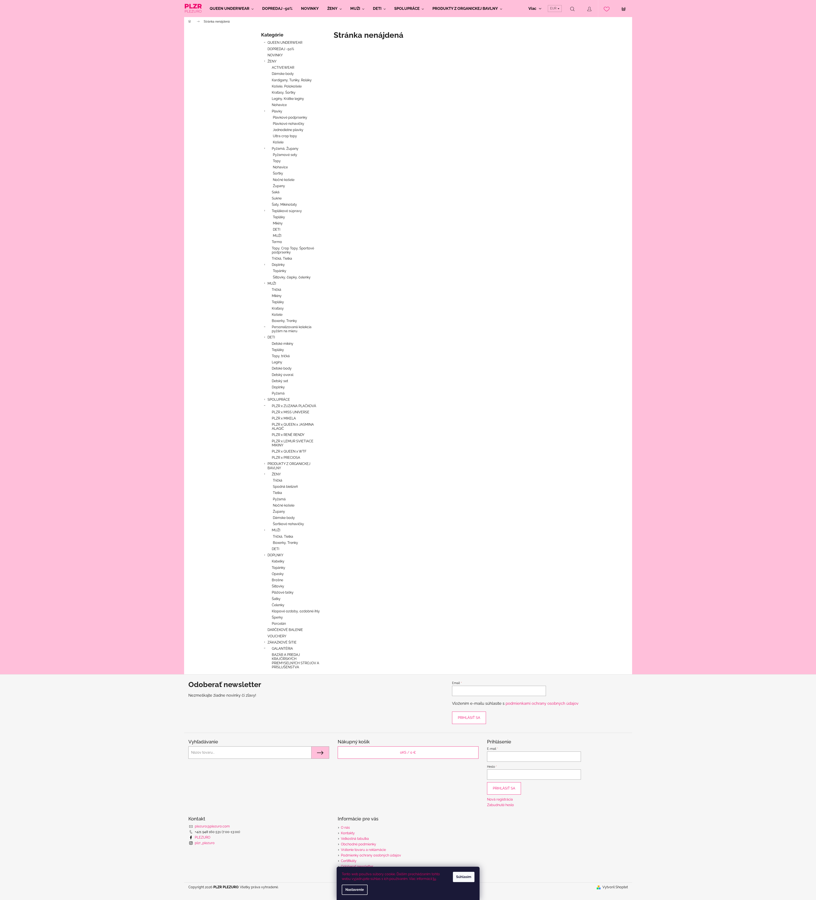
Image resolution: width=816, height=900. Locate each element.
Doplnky (278, 265)
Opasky (278, 574)
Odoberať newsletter (357, 866)
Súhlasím (463, 877)
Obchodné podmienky (358, 844)
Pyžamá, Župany (285, 149)
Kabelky (278, 561)
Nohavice (279, 105)
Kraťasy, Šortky (283, 92)
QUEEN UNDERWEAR (285, 43)
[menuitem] (231, 8)
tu (434, 879)
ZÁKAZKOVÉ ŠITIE (282, 642)
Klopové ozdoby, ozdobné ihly (296, 611)
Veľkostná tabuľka (355, 839)
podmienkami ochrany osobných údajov (542, 703)
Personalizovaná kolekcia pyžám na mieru (291, 329)
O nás (345, 828)
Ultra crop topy (285, 136)
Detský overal (282, 375)
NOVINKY (275, 55)
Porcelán (279, 624)
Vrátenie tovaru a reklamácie (363, 850)
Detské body (282, 368)
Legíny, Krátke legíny (288, 99)
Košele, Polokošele (287, 86)
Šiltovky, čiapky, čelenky (292, 277)
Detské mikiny (282, 344)
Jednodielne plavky (288, 130)
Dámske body (283, 74)
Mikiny (278, 223)
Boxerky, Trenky (284, 321)
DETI (276, 229)
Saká (275, 192)
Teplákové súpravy (287, 211)
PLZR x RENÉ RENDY (288, 435)
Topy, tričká (281, 356)
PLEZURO (202, 837)
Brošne (277, 580)
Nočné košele (283, 180)
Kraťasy (278, 308)
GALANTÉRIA (282, 649)
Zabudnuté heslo (500, 805)
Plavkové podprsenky (290, 117)
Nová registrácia (500, 799)
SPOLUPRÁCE (279, 400)
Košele (278, 142)
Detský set (280, 381)
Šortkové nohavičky (288, 524)
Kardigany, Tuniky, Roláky (292, 80)
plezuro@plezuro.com (212, 826)
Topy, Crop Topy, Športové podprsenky (293, 250)
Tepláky (279, 217)
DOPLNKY (275, 555)
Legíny (277, 362)
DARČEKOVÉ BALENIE (285, 630)
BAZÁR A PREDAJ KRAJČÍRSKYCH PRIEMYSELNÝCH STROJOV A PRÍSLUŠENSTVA (295, 661)
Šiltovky (278, 586)
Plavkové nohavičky (288, 124)
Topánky (279, 271)
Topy (277, 161)
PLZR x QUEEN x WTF (289, 451)
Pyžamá (278, 393)
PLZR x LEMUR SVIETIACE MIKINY (292, 443)
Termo (277, 242)
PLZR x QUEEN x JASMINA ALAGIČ (293, 426)
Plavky (277, 111)
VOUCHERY (277, 636)
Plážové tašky (283, 592)
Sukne (277, 198)
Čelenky (278, 605)
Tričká (276, 290)
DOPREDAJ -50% (281, 49)
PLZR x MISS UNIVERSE (290, 412)
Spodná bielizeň (285, 487)
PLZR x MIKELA (284, 418)
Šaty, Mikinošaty (284, 204)
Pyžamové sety (285, 155)
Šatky (276, 599)
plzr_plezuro (205, 843)
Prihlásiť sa (469, 718)
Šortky (278, 173)
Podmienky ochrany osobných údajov (371, 855)
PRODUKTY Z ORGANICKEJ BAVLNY (289, 466)
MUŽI (277, 236)
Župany (279, 186)
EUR (553, 8)
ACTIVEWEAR (283, 68)
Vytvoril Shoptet (615, 887)
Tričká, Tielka (282, 258)
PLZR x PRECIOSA (286, 458)
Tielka (277, 493)
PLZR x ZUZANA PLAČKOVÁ (294, 406)
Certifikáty (348, 861)
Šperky (277, 617)
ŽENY (272, 61)
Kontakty (348, 833)
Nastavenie (354, 890)
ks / (408, 752)
